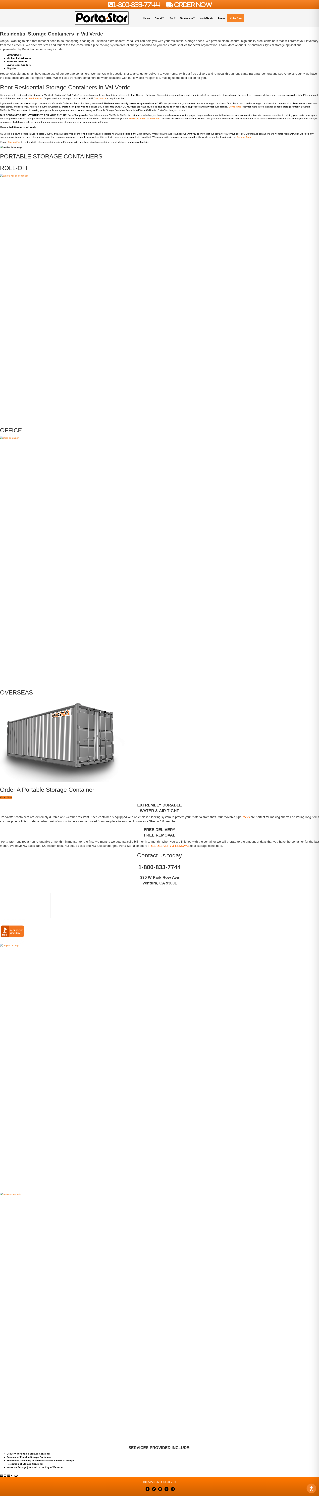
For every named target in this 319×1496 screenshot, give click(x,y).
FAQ (171, 18)
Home (146, 18)
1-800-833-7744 (136, 4)
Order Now (236, 18)
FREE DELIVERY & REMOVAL (168, 845)
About (158, 18)
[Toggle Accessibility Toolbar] (311, 1488)
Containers (186, 18)
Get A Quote (206, 18)
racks (246, 817)
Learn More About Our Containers (241, 45)
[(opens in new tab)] (159, 1068)
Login (221, 18)
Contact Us (98, 73)
